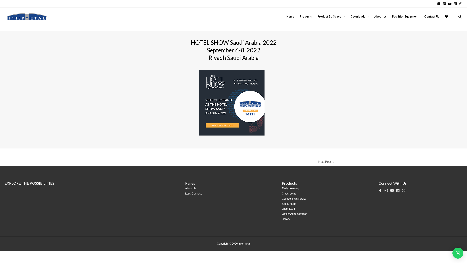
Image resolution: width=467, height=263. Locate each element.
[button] (457, 253)
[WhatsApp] (460, 3)
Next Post (326, 161)
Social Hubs (289, 203)
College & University (294, 198)
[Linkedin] (455, 3)
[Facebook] (439, 3)
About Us (190, 188)
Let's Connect (193, 193)
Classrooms (289, 193)
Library (286, 218)
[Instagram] (444, 3)
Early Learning (290, 188)
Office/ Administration (294, 213)
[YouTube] (449, 3)
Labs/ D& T (288, 208)
